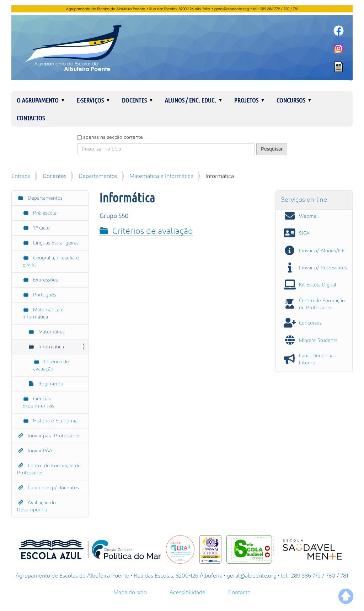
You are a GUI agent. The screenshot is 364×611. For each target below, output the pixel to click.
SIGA (304, 233)
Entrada (21, 176)
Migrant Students (318, 340)
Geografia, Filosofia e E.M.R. (50, 262)
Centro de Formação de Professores (49, 469)
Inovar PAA (39, 450)
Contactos (31, 118)
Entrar (351, 80)
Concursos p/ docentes (52, 487)
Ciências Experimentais (38, 402)
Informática (50, 346)
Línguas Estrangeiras (55, 243)
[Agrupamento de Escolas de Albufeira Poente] (182, 42)
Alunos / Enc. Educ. (190, 100)
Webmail (309, 216)
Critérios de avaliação (152, 231)
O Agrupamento (38, 100)
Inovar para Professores (53, 435)
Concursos (291, 100)
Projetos (246, 100)
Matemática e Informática (161, 176)
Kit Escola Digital (317, 285)
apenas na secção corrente (113, 137)
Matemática (51, 332)
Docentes (134, 100)
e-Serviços (90, 100)
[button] (65, 100)
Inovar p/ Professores (323, 267)
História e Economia (54, 420)
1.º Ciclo (41, 228)
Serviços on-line (304, 200)
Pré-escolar (45, 213)
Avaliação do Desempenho (36, 506)
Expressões (45, 280)
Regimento (50, 383)
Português (44, 295)
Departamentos (98, 176)
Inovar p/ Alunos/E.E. (322, 250)
